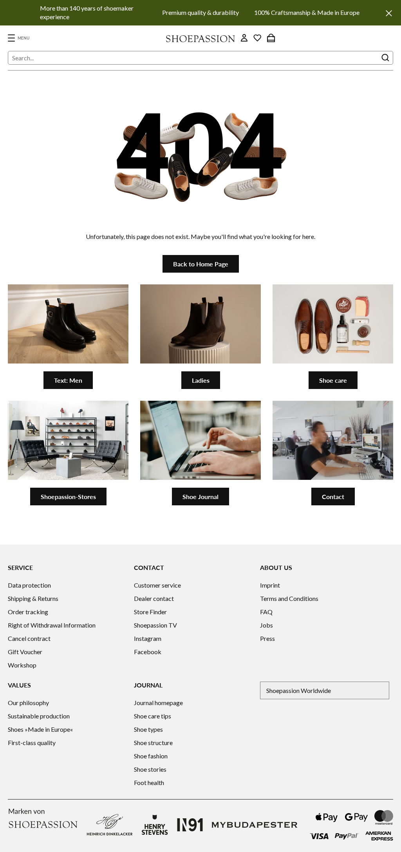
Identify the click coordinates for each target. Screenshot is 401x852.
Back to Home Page (200, 264)
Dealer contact (154, 598)
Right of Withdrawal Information (52, 625)
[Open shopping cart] (271, 38)
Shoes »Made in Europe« (40, 729)
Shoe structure (153, 742)
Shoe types (148, 729)
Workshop (22, 665)
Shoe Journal (200, 496)
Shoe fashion (151, 756)
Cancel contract (29, 638)
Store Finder (150, 611)
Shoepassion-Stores (68, 496)
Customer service (157, 585)
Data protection (29, 585)
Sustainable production (39, 716)
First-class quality (32, 742)
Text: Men (68, 380)
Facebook (147, 651)
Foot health (149, 782)
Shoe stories (150, 769)
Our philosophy (28, 702)
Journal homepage (158, 702)
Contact (333, 496)
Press (267, 638)
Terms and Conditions (289, 598)
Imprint (270, 585)
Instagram (147, 638)
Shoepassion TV (155, 625)
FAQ (266, 611)
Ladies (201, 380)
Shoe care (333, 380)
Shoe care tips (152, 716)
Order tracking (28, 611)
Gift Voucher (25, 651)
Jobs (266, 625)
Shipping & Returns (33, 598)
